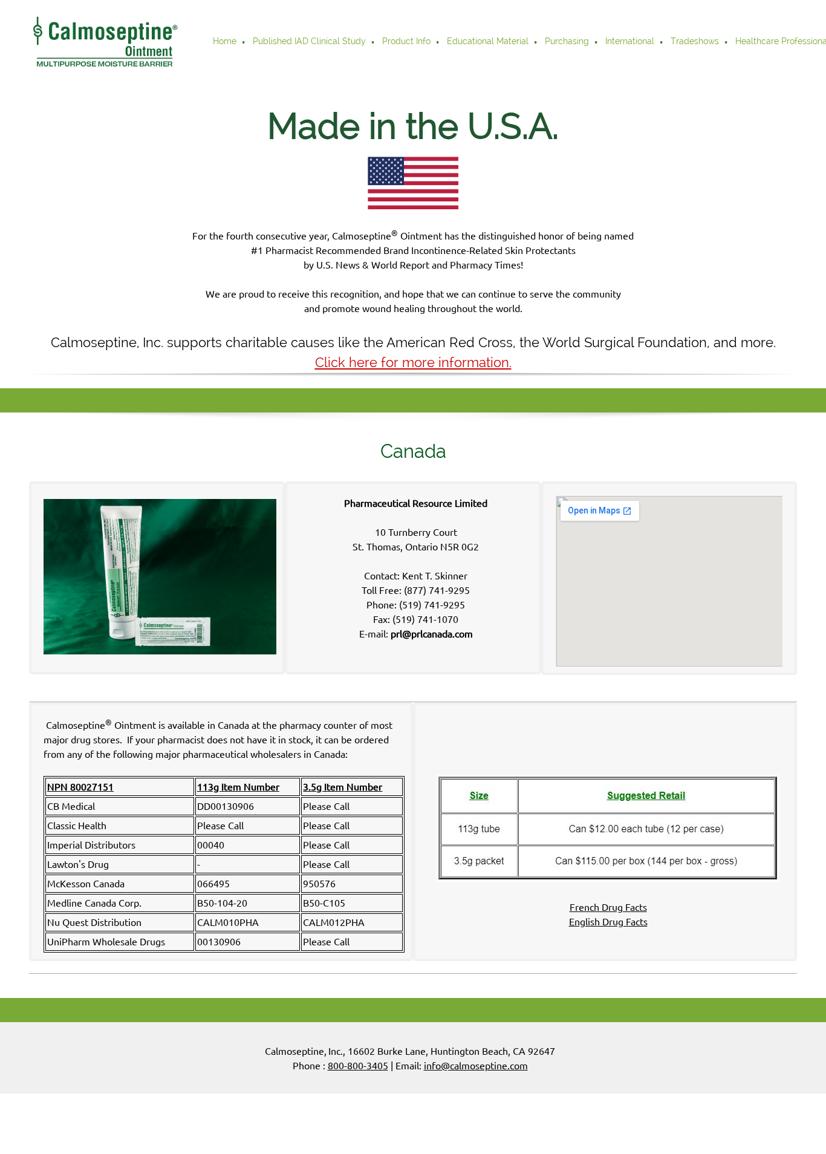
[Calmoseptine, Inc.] (105, 42)
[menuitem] (225, 42)
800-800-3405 (358, 1065)
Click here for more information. (413, 362)
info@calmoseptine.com (476, 1065)
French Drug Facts (608, 907)
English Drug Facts (608, 921)
